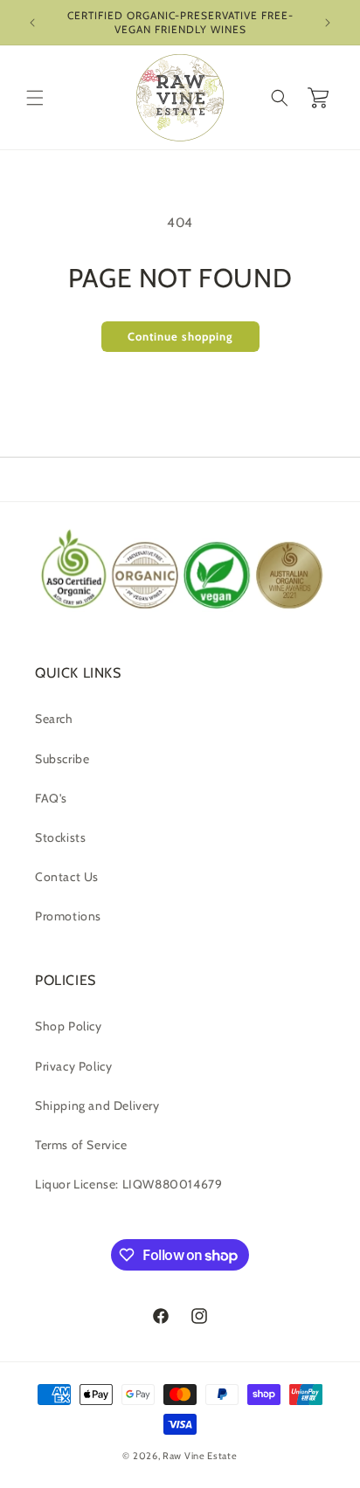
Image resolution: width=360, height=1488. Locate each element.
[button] (35, 98)
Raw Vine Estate (200, 1456)
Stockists (60, 837)
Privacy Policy (73, 1066)
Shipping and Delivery (97, 1105)
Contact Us (67, 877)
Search (54, 719)
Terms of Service (81, 1145)
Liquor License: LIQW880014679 (128, 1184)
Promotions (68, 916)
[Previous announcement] (32, 22)
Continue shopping (180, 336)
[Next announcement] (327, 22)
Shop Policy (68, 1026)
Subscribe (62, 759)
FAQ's (51, 798)
